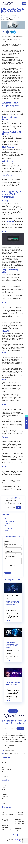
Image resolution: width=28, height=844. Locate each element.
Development (8, 528)
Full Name (7, 541)
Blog (2, 18)
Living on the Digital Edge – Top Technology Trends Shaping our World (13, 602)
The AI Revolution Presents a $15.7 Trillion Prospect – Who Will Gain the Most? (12, 645)
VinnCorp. (16, 839)
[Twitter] (14, 32)
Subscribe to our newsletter (9, 566)
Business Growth (9, 519)
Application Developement (12, 595)
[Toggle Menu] (24, 3)
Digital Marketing (9, 521)
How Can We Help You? (10, 556)
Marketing (7, 530)
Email (6, 546)
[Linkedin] (11, 32)
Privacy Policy (17, 841)
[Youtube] (21, 835)
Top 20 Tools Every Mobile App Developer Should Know (13, 684)
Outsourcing (8, 526)
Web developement (10, 640)
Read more (8, 620)
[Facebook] (7, 32)
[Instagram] (17, 835)
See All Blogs (13, 711)
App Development (10, 680)
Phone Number (9, 551)
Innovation (7, 523)
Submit (18, 507)
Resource (7, 533)
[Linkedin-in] (14, 835)
